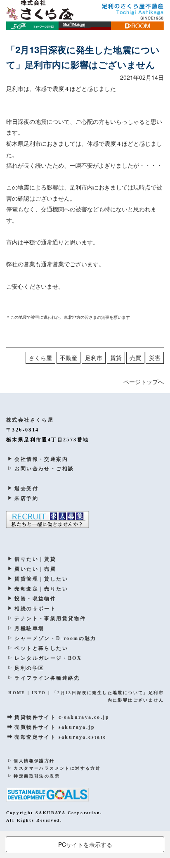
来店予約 (26, 498)
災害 (155, 357)
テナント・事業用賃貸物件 (50, 618)
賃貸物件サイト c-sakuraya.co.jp (61, 717)
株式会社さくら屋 (30, 420)
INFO (39, 692)
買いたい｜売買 (35, 569)
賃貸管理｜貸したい (41, 579)
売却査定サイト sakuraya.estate (60, 737)
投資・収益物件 (35, 599)
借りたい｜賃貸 (35, 559)
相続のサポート (35, 609)
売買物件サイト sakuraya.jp (54, 727)
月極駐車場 (29, 628)
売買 (135, 357)
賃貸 (116, 357)
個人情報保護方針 (34, 760)
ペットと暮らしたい (41, 648)
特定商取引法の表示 (37, 776)
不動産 (68, 357)
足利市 (93, 357)
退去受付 (26, 488)
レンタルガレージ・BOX (48, 658)
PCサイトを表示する (85, 844)
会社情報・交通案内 (41, 459)
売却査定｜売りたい (41, 589)
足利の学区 (29, 668)
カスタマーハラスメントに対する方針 (57, 768)
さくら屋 (40, 357)
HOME (17, 692)
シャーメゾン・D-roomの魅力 (55, 638)
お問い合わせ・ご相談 (44, 469)
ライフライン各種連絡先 (47, 678)
